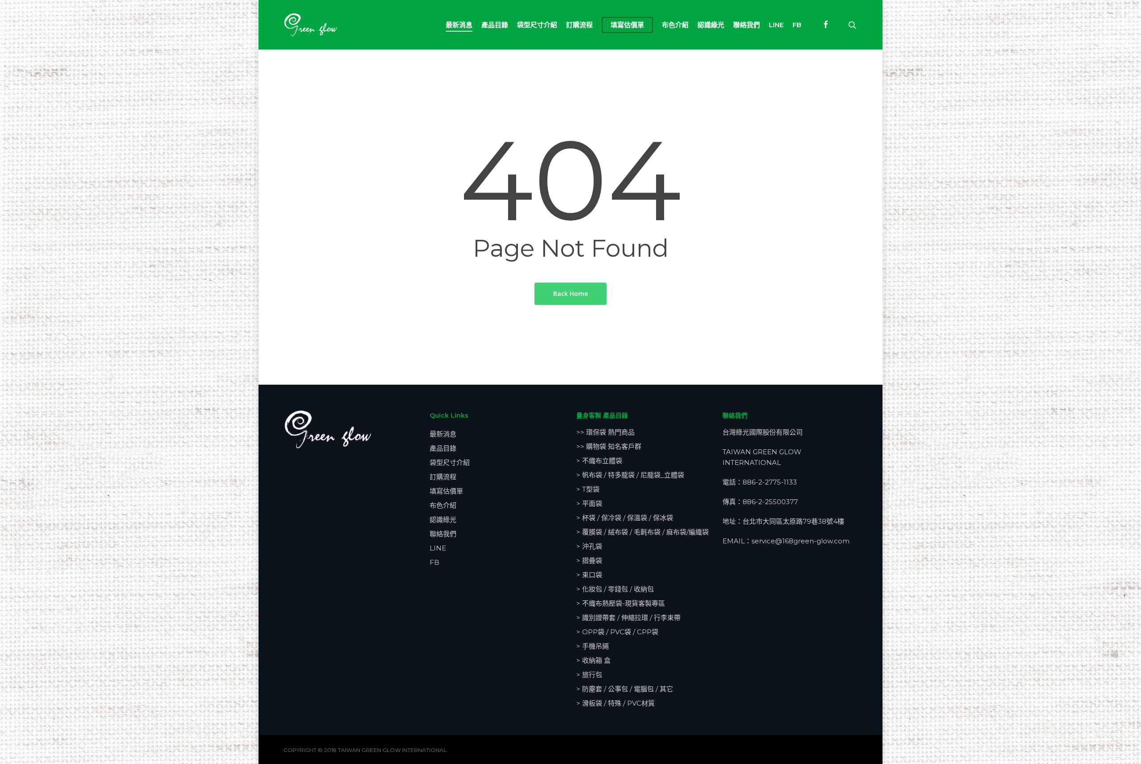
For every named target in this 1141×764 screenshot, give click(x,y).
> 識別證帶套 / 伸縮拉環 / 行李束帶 (628, 617)
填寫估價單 (446, 491)
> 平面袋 (589, 503)
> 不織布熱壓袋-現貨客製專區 (620, 603)
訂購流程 (443, 476)
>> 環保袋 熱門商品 (605, 432)
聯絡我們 (443, 534)
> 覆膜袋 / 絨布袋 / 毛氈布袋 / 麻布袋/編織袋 (642, 532)
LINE (438, 548)
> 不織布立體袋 (599, 460)
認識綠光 (443, 519)
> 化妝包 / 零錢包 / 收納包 (615, 589)
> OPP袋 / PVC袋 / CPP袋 (617, 632)
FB (434, 562)
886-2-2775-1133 (770, 482)
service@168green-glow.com (800, 541)
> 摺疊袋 (589, 560)
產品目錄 (443, 448)
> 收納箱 (593, 660)
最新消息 (443, 434)
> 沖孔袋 (589, 546)
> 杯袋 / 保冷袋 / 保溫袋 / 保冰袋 (624, 517)
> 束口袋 (589, 575)
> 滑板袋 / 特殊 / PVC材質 (615, 703)
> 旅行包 (589, 674)
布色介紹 (443, 505)
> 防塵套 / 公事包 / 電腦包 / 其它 (624, 689)
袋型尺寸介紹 (450, 462)
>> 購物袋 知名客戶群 (608, 446)
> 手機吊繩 (592, 646)
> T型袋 (587, 489)
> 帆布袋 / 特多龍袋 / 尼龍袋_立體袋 (630, 475)
